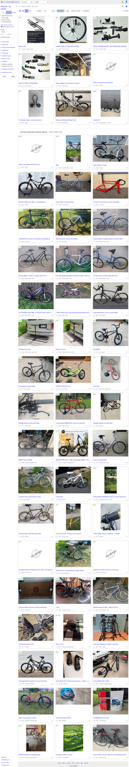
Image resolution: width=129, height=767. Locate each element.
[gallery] (26, 10)
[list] (20, 10)
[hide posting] (52, 49)
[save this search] (126, 6)
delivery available (7, 64)
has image (5, 17)
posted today (6, 20)
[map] (30, 10)
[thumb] (23, 10)
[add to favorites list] (20, 49)
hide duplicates (6, 22)
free (3, 32)
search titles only (7, 15)
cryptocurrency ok (7, 66)
